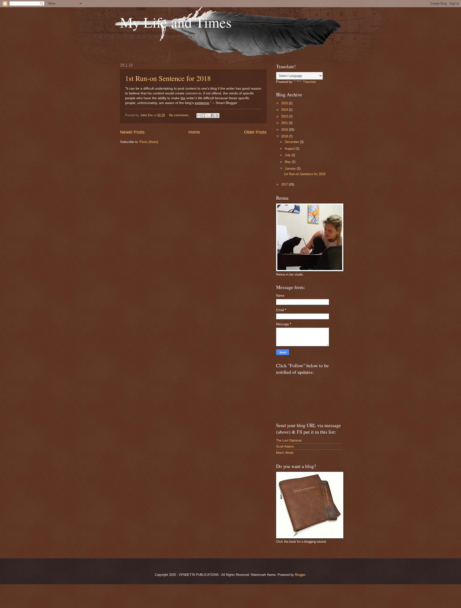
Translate (309, 82)
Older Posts (255, 132)
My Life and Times (175, 22)
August (290, 148)
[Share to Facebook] (212, 115)
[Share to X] (208, 115)
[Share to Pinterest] (217, 115)
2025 (285, 103)
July (288, 155)
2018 (285, 136)
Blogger (300, 575)
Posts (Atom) (149, 142)
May (288, 162)
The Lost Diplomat (289, 440)
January (291, 168)
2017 (285, 184)
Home (194, 132)
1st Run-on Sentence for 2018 (168, 78)
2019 (285, 129)
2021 (285, 123)
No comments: (179, 115)
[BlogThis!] (203, 115)
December (292, 142)
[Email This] (198, 115)
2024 (285, 109)
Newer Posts (132, 132)
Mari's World (284, 452)
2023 (285, 116)
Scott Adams (285, 446)
